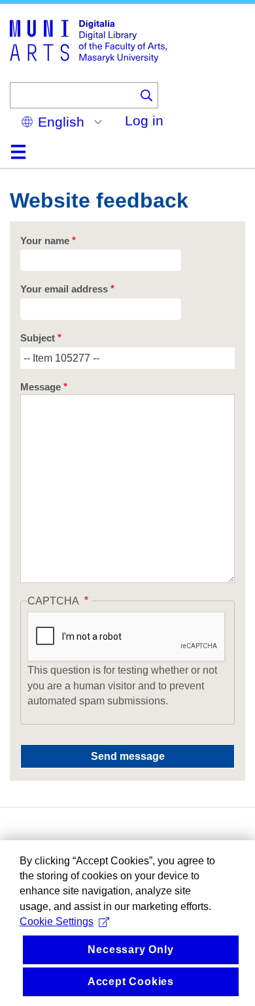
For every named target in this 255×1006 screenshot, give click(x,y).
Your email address (64, 289)
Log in (144, 120)
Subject (37, 338)
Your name (44, 241)
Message (40, 387)
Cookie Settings (57, 921)
